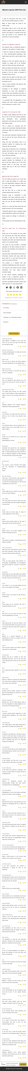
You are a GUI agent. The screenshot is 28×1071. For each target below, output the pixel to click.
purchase (23, 1064)
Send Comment (14, 333)
